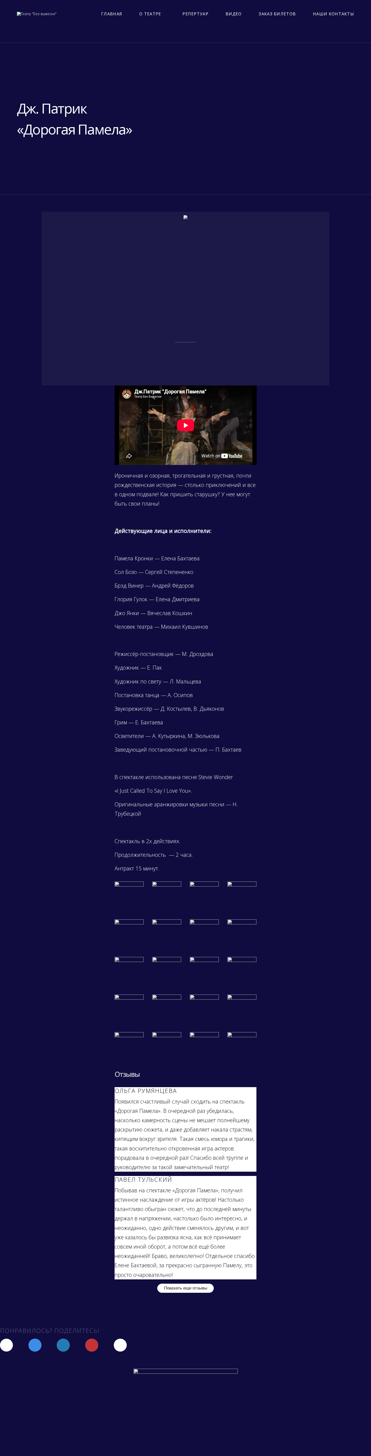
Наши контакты (333, 14)
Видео (234, 14)
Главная (111, 14)
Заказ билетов (277, 14)
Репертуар (195, 14)
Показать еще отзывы (185, 1288)
